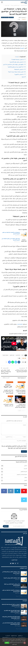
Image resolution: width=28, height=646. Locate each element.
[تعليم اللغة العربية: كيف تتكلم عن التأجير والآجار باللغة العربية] (24, 612)
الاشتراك (6, 526)
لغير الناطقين (12, 355)
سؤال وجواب (11, 17)
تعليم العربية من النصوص (22, 474)
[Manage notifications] (24, 643)
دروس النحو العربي (10, 382)
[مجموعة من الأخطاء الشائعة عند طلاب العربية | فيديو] (24, 234)
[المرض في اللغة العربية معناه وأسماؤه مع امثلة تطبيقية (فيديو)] (24, 606)
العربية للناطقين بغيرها (5, 17)
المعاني (25, 465)
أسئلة (23, 355)
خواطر (26, 477)
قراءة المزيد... (14, 560)
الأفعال (25, 480)
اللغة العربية (18, 355)
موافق (7, 642)
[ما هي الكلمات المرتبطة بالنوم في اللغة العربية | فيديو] (20, 399)
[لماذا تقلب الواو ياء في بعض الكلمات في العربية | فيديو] (24, 240)
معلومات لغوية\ (5, 355)
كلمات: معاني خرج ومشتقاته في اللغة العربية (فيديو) (6, 372)
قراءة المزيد (14, 644)
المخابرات (20, 324)
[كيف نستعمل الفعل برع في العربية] (24, 579)
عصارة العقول (10, 396)
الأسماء (24, 396)
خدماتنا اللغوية (14, 635)
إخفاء (17, 56)
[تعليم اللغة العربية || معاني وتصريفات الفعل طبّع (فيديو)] (24, 618)
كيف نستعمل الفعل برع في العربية (12, 578)
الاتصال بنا (8, 635)
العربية (22, 48)
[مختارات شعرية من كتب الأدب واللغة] (8, 399)
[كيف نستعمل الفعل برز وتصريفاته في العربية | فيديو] (24, 573)
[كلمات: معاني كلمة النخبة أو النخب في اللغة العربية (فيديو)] (24, 624)
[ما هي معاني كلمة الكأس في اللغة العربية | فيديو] (24, 586)
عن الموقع (20, 635)
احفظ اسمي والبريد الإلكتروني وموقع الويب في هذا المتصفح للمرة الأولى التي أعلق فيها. (14, 447)
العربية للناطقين (24, 471)
